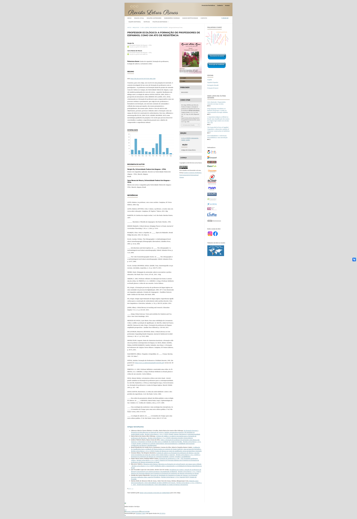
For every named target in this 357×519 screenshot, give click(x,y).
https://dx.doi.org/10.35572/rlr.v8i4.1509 (142, 78)
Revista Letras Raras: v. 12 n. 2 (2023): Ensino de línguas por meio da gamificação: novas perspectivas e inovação (166, 451)
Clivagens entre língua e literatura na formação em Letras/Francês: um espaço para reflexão (172, 464)
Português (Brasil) (212, 85)
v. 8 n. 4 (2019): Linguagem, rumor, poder (154, 27)
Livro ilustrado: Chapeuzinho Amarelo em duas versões (216, 103)
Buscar (225, 18)
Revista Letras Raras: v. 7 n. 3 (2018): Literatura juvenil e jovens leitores (170, 438)
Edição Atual (139, 18)
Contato (204, 18)
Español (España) (212, 82)
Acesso (227, 5)
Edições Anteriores (154, 18)
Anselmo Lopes (140, 513)
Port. (184, 78)
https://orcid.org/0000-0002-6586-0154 (138, 47)
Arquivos (136, 27)
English (209, 80)
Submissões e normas (172, 18)
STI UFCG (162, 513)
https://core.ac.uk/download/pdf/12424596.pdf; (149, 363)
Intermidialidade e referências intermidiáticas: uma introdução (217, 136)
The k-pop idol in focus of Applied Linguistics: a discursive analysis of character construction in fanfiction (218, 129)
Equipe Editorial (135, 22)
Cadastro (220, 5)
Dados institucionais (190, 18)
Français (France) (212, 88)
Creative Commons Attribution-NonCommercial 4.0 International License (190, 175)
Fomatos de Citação (189, 125)
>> (132, 488)
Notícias (147, 22)
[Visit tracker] (215, 255)
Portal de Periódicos (208, 5)
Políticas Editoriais (160, 22)
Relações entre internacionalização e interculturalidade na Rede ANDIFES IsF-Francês (164, 482)
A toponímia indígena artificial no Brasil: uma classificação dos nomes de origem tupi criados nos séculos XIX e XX (218, 119)
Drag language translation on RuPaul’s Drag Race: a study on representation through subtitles (217, 110)
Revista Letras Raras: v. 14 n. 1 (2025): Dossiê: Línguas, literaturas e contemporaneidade (172, 434)
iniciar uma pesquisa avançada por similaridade (155, 493)
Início (129, 18)
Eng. (183, 81)
